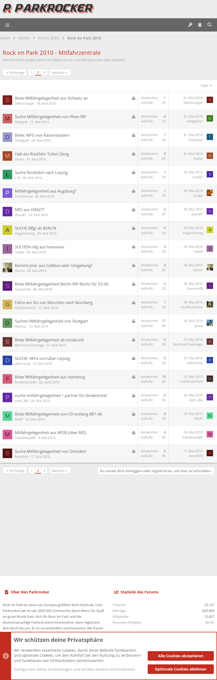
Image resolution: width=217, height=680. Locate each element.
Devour (20, 326)
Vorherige (16, 72)
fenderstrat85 (25, 382)
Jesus (199, 325)
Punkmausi (24, 196)
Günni (19, 270)
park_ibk (21, 400)
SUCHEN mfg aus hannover (39, 246)
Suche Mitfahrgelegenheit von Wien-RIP (50, 116)
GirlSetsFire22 (25, 307)
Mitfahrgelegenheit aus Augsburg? (45, 191)
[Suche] (209, 25)
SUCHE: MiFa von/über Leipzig (42, 358)
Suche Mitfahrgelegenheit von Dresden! (50, 451)
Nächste (58, 72)
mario (19, 159)
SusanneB (22, 289)
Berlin (209, 622)
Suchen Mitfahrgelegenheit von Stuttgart (51, 321)
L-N (17, 177)
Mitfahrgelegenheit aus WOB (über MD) (50, 432)
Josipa (198, 195)
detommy (22, 363)
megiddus (195, 121)
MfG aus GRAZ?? (29, 209)
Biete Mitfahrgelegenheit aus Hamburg (50, 376)
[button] (8, 25)
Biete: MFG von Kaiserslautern (42, 135)
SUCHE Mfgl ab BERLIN (35, 228)
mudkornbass (192, 307)
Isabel (19, 252)
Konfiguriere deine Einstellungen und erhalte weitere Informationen (74, 669)
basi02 (198, 177)
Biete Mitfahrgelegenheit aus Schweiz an (51, 98)
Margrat (21, 121)
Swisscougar (24, 103)
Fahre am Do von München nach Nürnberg (54, 302)
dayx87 (20, 214)
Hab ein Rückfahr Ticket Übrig (42, 153)
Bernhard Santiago (29, 345)
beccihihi (22, 456)
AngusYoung (25, 233)
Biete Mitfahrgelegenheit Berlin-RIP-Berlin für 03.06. (62, 284)
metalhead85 (25, 437)
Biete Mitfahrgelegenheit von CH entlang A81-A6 (58, 414)
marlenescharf (191, 381)
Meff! (19, 419)
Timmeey (195, 139)
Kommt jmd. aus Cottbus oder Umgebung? (53, 265)
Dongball (22, 140)
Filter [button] (205, 85)
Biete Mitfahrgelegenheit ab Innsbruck (49, 339)
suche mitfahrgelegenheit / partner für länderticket (61, 395)
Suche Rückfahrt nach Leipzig (41, 172)
